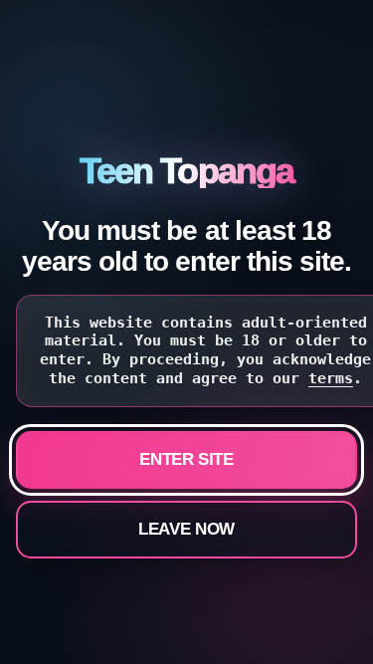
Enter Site (186, 459)
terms (330, 378)
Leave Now (186, 529)
